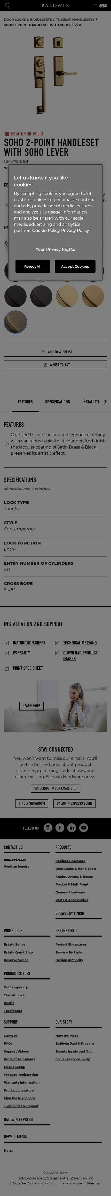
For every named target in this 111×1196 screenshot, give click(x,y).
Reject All (33, 266)
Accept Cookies (75, 266)
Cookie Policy (46, 230)
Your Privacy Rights (55, 249)
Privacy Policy (75, 230)
